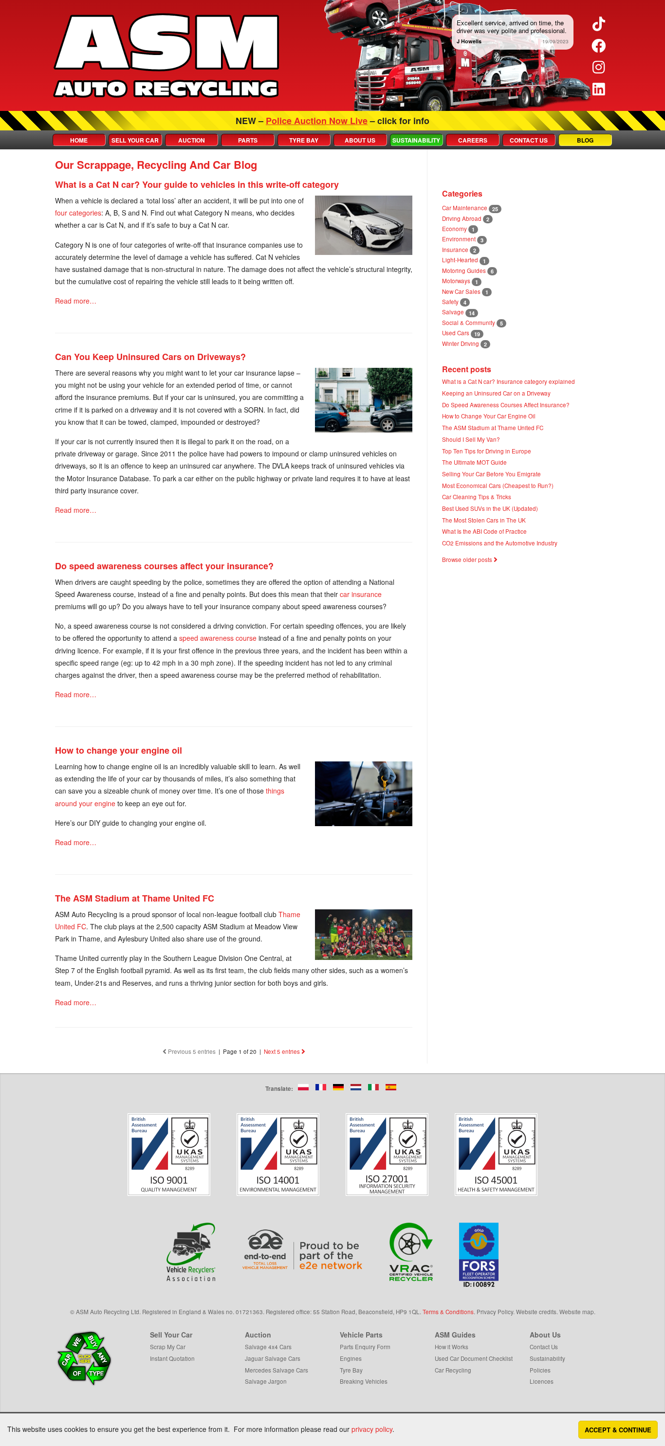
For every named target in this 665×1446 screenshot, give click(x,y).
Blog (585, 140)
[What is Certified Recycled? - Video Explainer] (411, 1252)
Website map (576, 1311)
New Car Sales (461, 291)
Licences (542, 1381)
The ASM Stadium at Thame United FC (134, 898)
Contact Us (529, 140)
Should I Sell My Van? (471, 439)
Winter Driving (460, 343)
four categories (78, 212)
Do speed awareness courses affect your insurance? (164, 566)
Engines (351, 1358)
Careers (472, 140)
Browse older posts (468, 559)
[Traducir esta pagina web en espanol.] (391, 1087)
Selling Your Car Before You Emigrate (491, 474)
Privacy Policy (495, 1311)
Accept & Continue (618, 1429)
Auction (191, 140)
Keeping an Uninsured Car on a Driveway (496, 393)
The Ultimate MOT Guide (474, 462)
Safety (450, 301)
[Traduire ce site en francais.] (320, 1087)
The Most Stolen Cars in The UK (484, 520)
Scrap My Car (167, 1346)
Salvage (453, 311)
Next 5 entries (282, 1051)
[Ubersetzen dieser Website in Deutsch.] (338, 1087)
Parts (248, 140)
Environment (459, 239)
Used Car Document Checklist (474, 1358)
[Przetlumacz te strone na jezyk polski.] (303, 1087)
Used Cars (455, 332)
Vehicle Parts (361, 1334)
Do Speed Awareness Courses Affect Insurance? (506, 404)
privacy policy (371, 1429)
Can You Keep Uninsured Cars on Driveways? (150, 356)
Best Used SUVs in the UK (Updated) (490, 508)
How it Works (451, 1346)
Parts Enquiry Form (365, 1346)
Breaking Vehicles (364, 1381)
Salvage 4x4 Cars (268, 1346)
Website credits (536, 1311)
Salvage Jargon (266, 1381)
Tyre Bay (303, 140)
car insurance (361, 594)
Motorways (456, 280)
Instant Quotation (172, 1358)
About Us (360, 140)
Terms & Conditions (448, 1311)
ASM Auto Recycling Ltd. (108, 1311)
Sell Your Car (135, 140)
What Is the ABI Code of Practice (484, 531)
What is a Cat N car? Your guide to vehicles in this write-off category (197, 184)
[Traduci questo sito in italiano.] (373, 1087)
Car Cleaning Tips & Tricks (476, 496)
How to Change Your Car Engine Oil (489, 416)
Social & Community (468, 322)
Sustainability (416, 140)
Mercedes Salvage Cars (276, 1370)
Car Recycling (453, 1370)
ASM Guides (455, 1334)
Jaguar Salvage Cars (272, 1358)
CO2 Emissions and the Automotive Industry (499, 543)
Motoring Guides (464, 270)
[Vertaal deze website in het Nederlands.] (356, 1087)
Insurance (455, 249)
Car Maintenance (464, 207)
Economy (454, 228)
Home (79, 140)
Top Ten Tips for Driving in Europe (486, 451)
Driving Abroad (461, 218)
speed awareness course (218, 638)
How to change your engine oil (118, 750)
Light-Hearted (460, 259)
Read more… (75, 301)
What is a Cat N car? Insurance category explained (508, 381)
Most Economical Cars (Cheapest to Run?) (498, 485)
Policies (540, 1370)
